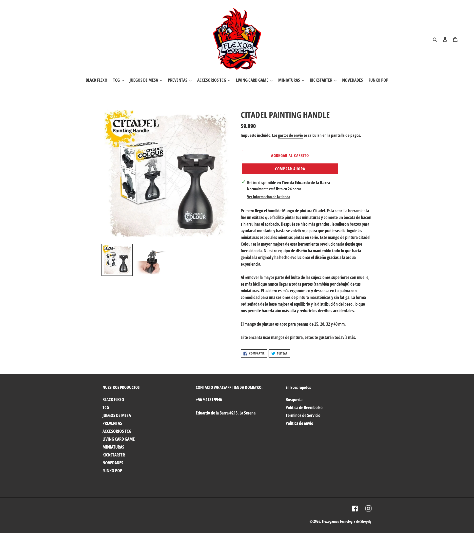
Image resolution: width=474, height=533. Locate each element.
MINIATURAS (113, 447)
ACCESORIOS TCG (116, 431)
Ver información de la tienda (268, 196)
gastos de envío (290, 135)
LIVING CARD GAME (118, 439)
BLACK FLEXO (113, 399)
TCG (105, 407)
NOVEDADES (112, 463)
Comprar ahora (290, 169)
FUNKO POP (112, 471)
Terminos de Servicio (303, 415)
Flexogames (330, 521)
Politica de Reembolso (304, 407)
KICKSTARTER (113, 455)
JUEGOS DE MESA (116, 415)
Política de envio (299, 423)
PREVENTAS (112, 423)
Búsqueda (294, 399)
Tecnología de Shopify (356, 521)
